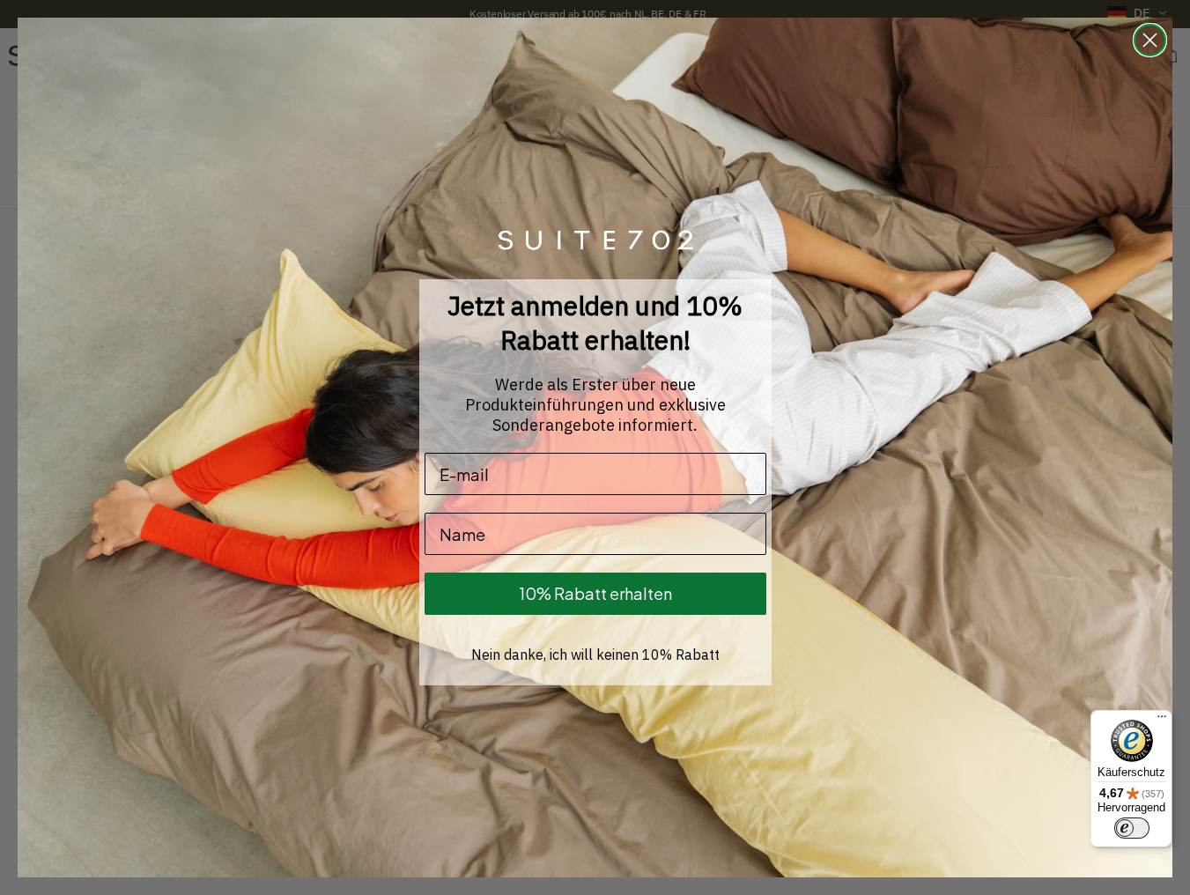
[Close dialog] (1150, 40)
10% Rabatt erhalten (595, 593)
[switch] (1131, 828)
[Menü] (1161, 720)
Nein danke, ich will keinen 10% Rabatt (595, 654)
